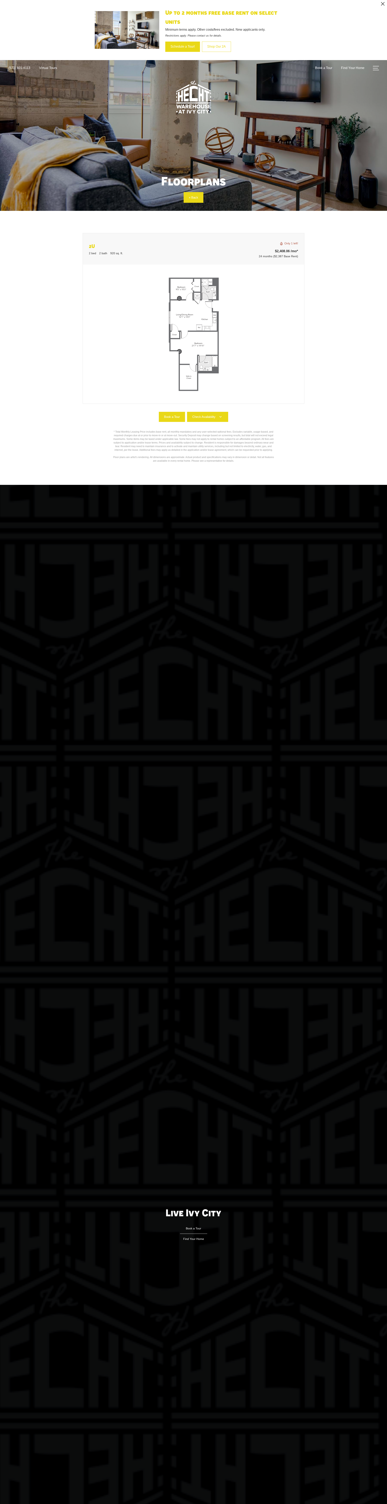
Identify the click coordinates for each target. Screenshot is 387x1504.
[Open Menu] (376, 68)
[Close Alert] (383, 5)
